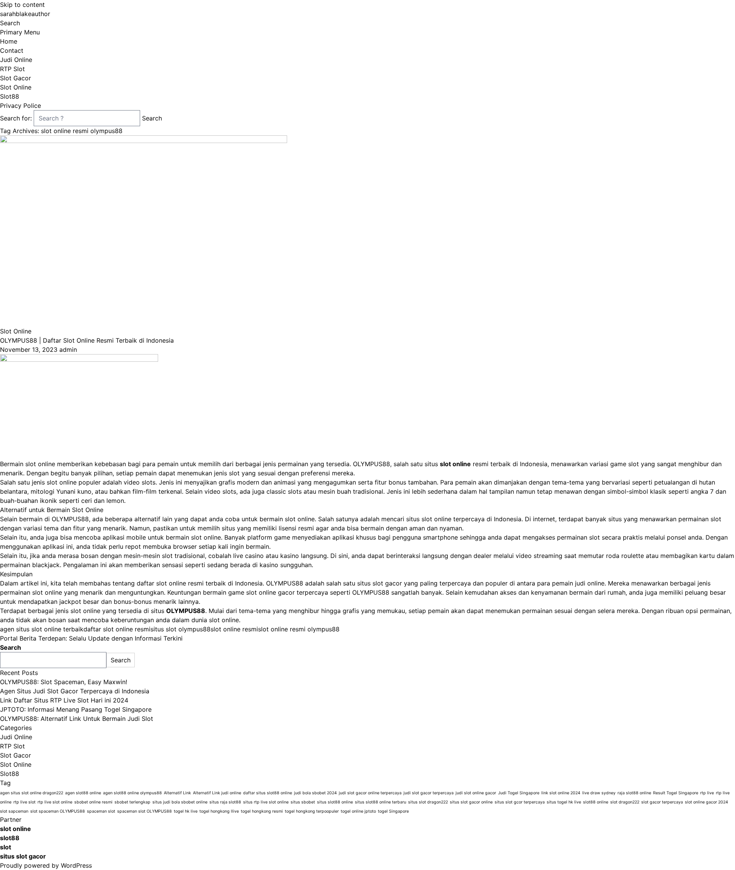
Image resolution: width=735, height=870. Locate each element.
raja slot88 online (634, 792)
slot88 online (595, 802)
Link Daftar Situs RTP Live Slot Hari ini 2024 (64, 700)
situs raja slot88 (225, 802)
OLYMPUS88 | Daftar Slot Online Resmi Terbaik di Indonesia (87, 340)
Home (8, 41)
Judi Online (16, 59)
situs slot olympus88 (180, 629)
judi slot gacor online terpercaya (370, 792)
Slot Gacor (15, 78)
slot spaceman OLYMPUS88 (57, 811)
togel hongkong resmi (262, 811)
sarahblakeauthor (25, 14)
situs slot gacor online (471, 802)
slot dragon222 (624, 802)
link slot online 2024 (560, 792)
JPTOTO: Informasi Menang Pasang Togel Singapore (76, 709)
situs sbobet (303, 802)
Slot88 (9, 96)
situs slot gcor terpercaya (520, 802)
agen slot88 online (83, 792)
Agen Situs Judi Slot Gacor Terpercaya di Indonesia (74, 691)
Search (10, 23)
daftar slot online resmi (116, 629)
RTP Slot (12, 69)
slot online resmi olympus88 (299, 629)
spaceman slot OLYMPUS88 (144, 811)
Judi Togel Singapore (518, 792)
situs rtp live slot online (266, 802)
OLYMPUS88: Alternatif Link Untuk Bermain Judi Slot (76, 718)
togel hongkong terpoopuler (312, 811)
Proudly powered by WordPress (46, 865)
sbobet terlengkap (132, 802)
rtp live (707, 792)
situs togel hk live (564, 802)
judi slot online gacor (476, 792)
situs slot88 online (335, 802)
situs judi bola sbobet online (179, 802)
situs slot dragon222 (428, 802)
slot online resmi (234, 629)
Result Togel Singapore (675, 792)
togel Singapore (393, 811)
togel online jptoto (358, 811)
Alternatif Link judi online (217, 792)
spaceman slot (101, 811)
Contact (11, 50)
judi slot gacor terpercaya (428, 792)
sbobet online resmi (93, 802)
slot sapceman (14, 811)
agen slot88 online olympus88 (132, 792)
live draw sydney (599, 792)
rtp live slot (24, 802)
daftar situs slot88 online (267, 792)
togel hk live (186, 811)
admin (68, 349)
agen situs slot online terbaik (41, 629)
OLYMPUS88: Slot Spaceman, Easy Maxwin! (63, 682)
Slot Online (15, 87)
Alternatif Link (177, 792)
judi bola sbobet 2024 (315, 792)
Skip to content (22, 4)
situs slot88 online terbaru (380, 802)
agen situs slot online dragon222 (31, 792)
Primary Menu (20, 32)
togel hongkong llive (219, 811)
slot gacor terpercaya (662, 802)
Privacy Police (20, 105)
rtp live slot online (55, 802)
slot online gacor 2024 (706, 802)
